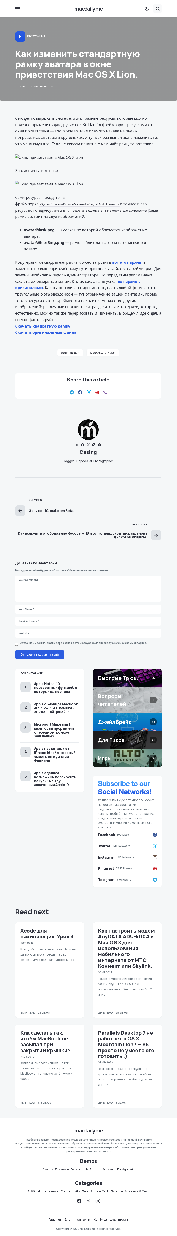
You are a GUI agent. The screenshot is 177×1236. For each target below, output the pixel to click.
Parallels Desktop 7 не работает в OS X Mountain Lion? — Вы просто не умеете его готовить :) (126, 1044)
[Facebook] (79, 1201)
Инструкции (36, 36)
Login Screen (70, 353)
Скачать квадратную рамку (42, 326)
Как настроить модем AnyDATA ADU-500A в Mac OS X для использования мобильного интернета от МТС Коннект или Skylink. (126, 948)
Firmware (62, 1169)
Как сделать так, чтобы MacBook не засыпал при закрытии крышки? (45, 1041)
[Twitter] (88, 1201)
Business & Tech (137, 1191)
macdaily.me (88, 8)
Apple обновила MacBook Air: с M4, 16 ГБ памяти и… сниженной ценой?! (56, 708)
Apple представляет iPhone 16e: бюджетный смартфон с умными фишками (55, 754)
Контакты (82, 1219)
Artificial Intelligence (43, 1191)
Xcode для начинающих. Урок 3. (47, 933)
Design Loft (125, 1169)
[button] (17, 8)
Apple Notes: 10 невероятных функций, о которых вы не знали (55, 687)
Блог (68, 1219)
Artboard (108, 1169)
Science (117, 1191)
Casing (88, 452)
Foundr (95, 1169)
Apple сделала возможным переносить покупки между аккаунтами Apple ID (55, 778)
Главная (55, 1219)
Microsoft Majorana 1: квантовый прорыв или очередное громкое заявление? (54, 730)
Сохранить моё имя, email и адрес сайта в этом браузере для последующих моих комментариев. (83, 643)
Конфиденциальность (111, 1219)
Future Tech (100, 1191)
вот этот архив (126, 262)
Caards (48, 1169)
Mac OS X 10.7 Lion (103, 353)
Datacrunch (79, 1169)
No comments (43, 86)
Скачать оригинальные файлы (46, 332)
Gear (85, 1191)
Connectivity (70, 1191)
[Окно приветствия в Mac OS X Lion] (88, 157)
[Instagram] (98, 1201)
